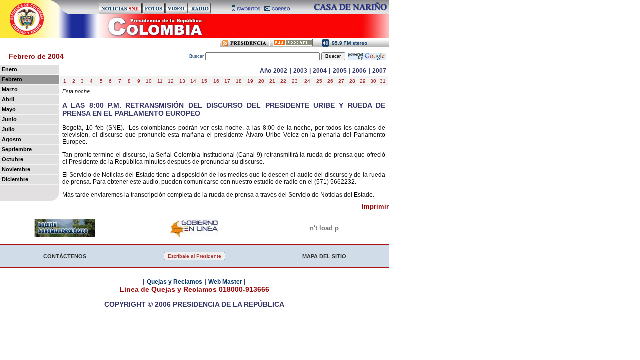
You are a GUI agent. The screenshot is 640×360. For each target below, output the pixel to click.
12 (171, 81)
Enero (10, 69)
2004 (320, 71)
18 (239, 81)
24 (307, 81)
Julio (8, 129)
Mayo (9, 109)
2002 (281, 71)
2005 (340, 71)
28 (353, 81)
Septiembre (17, 149)
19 (251, 81)
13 (183, 81)
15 (205, 81)
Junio (9, 119)
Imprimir (375, 206)
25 (319, 81)
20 (261, 81)
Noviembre (16, 169)
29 (363, 81)
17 (227, 81)
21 (273, 81)
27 (341, 81)
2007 (379, 71)
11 (160, 81)
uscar (198, 56)
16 (217, 81)
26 (331, 81)
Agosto (12, 139)
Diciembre (15, 179)
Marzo (10, 89)
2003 (301, 71)
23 (295, 81)
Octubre (13, 159)
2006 (359, 71)
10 (149, 81)
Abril (8, 99)
